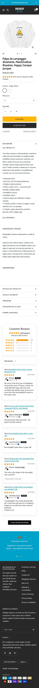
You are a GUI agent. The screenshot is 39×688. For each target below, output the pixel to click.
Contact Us (26, 575)
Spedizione (7, 301)
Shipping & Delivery (29, 579)
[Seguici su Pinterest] (14, 653)
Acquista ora (19, 125)
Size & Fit (25, 583)
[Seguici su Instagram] (9, 653)
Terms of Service (28, 594)
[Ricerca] (8, 10)
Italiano (22, 662)
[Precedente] (3, 53)
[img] (9, 375)
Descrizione (7, 144)
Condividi (6, 131)
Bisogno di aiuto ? (29, 131)
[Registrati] (33, 629)
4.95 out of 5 (25, 333)
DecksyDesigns (13, 668)
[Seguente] (35, 53)
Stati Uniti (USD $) (10, 662)
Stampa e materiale (10, 313)
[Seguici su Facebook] (5, 653)
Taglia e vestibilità (10, 295)
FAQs (24, 571)
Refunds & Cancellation (26, 588)
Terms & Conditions (29, 602)
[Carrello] (35, 10)
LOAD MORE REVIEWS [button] (19, 522)
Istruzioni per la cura (12, 307)
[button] (8, 77)
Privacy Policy (27, 598)
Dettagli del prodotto (12, 289)
